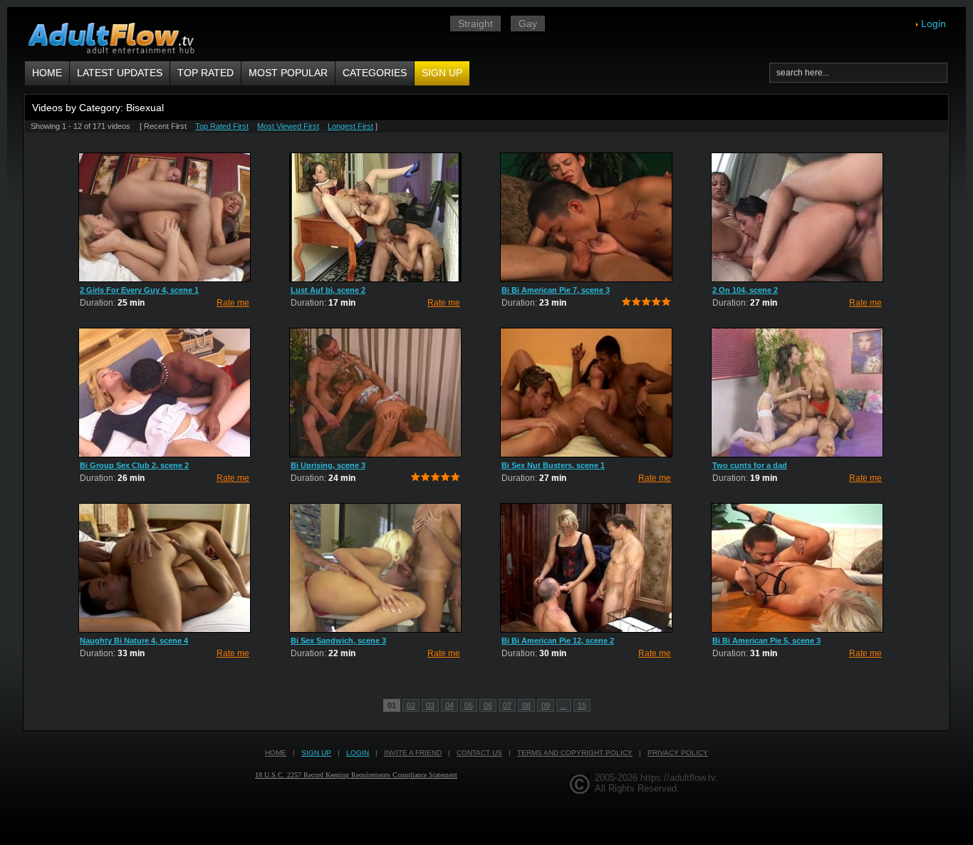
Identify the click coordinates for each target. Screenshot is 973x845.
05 (468, 705)
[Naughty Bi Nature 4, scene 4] (164, 568)
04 (449, 705)
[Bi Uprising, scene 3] (375, 392)
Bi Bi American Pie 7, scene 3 (555, 290)
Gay (528, 23)
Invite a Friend (413, 753)
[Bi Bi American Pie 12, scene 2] (586, 568)
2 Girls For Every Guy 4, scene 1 (139, 290)
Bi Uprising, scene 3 (328, 465)
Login (933, 23)
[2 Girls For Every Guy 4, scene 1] (164, 217)
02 (411, 705)
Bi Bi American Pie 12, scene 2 (557, 640)
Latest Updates (119, 72)
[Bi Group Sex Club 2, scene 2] (164, 392)
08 (526, 705)
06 (488, 705)
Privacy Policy (677, 753)
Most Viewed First (288, 126)
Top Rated (205, 72)
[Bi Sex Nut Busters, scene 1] (586, 392)
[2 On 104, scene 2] (797, 217)
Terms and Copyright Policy (575, 753)
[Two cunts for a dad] (797, 392)
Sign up (442, 72)
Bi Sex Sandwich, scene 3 (338, 640)
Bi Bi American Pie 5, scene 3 (766, 640)
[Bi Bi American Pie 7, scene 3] (586, 217)
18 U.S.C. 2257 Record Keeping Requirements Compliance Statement (356, 775)
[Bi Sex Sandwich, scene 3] (375, 568)
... (564, 705)
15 (582, 705)
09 (545, 705)
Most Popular (288, 72)
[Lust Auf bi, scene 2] (375, 217)
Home (47, 72)
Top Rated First (222, 126)
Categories (375, 72)
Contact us (479, 753)
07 (507, 705)
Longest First (350, 126)
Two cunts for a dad (749, 465)
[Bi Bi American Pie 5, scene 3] (797, 568)
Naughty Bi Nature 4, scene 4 (134, 640)
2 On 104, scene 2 (745, 290)
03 (430, 705)
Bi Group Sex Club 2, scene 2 (134, 465)
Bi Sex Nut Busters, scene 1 (553, 465)
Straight (475, 23)
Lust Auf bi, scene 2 (328, 290)
